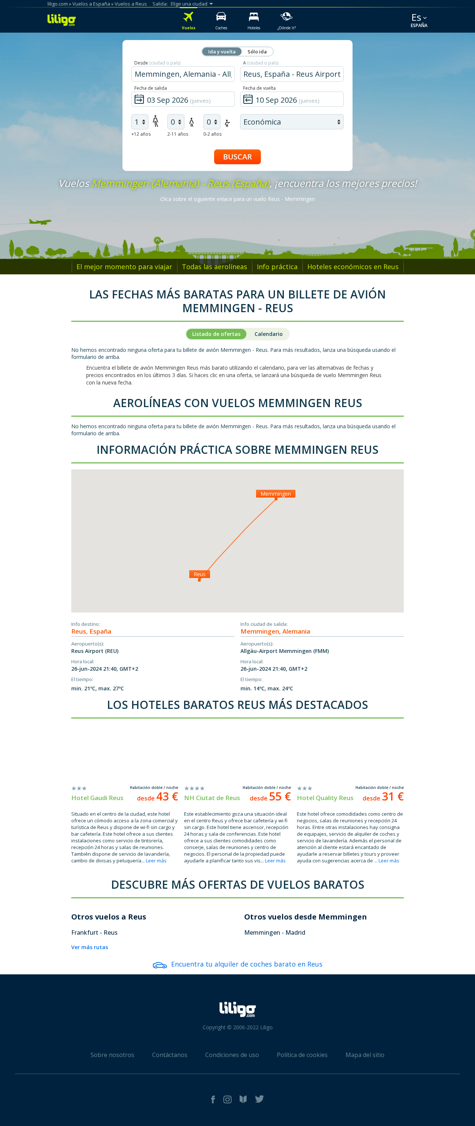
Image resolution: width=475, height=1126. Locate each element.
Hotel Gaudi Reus (97, 797)
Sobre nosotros (112, 1055)
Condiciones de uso (232, 1055)
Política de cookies (302, 1055)
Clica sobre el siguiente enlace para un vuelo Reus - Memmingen (237, 198)
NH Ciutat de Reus (212, 797)
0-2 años (212, 134)
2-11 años (177, 134)
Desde (157, 63)
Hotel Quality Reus (325, 797)
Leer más (156, 860)
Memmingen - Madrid (274, 932)
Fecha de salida (150, 88)
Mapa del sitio (364, 1055)
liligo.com (58, 3)
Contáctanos (169, 1055)
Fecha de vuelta (259, 88)
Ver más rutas (89, 947)
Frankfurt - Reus (94, 932)
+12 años (141, 134)
